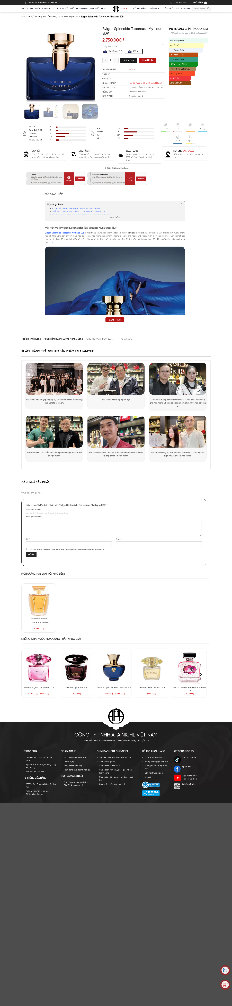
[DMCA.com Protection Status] (151, 793)
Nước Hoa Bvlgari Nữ (68, 17)
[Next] (93, 64)
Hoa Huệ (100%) (177, 41)
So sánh (185, 9)
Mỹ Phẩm (154, 9)
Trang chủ (27, 9)
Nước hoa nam (43, 9)
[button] (27, 98)
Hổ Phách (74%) (177, 55)
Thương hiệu (138, 9)
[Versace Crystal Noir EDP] (76, 667)
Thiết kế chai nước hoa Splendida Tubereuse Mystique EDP (79, 212)
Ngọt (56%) (174, 78)
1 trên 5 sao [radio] (26, 513)
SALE (124, 9)
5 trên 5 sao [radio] (61, 513)
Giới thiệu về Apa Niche (75, 758)
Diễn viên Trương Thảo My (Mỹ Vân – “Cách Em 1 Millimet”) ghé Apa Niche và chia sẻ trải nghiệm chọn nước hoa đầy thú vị (178, 403)
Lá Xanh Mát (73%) (178, 64)
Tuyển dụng (69, 762)
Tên (28, 539)
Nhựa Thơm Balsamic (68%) (179, 69)
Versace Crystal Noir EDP (76, 688)
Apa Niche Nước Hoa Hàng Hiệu (190, 777)
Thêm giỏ (129, 60)
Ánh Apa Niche (189, 758)
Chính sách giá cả (107, 762)
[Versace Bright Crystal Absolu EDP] (39, 667)
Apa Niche (26, 17)
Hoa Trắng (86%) (177, 50)
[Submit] (208, 8)
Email (119, 539)
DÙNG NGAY (79, 178)
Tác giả (148, 777)
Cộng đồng (170, 9)
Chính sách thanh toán (109, 766)
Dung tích (107, 47)
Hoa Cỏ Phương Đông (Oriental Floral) (145, 83)
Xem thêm (115, 217)
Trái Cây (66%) (176, 73)
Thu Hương (35, 339)
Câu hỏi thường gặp (154, 773)
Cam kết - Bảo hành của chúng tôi (115, 758)
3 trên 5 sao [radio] (39, 513)
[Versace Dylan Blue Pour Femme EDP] (114, 667)
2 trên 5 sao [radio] (32, 513)
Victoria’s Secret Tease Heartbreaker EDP (189, 689)
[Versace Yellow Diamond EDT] (151, 667)
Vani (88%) (174, 45)
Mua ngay (147, 60)
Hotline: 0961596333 (153, 758)
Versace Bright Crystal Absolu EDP (39, 688)
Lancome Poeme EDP (39, 623)
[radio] (113, 51)
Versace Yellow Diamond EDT (151, 688)
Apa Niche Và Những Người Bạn (116, 400)
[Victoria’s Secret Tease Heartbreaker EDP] (189, 667)
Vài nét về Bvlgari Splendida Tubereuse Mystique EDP (76, 208)
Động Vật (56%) (176, 83)
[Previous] (28, 64)
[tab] (54, 194)
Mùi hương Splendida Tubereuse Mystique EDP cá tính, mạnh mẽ (81, 215)
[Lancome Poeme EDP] (39, 602)
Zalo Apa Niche (189, 784)
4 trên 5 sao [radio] (49, 513)
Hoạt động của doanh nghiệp (77, 770)
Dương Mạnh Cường (73, 339)
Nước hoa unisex (79, 9)
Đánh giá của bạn (34, 509)
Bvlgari (52, 17)
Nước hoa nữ (60, 9)
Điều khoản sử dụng (73, 766)
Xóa (163, 45)
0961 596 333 (188, 151)
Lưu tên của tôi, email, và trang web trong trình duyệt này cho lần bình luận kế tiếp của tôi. (67, 549)
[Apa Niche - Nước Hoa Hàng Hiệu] (116, 9)
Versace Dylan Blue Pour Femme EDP (114, 688)
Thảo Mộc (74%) (177, 59)
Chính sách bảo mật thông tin (112, 784)
